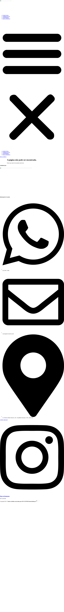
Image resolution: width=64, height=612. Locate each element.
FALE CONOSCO (6, 18)
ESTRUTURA (5, 15)
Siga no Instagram (5, 496)
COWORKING (5, 17)
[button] (32, 85)
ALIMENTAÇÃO (6, 16)
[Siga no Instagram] (32, 493)
